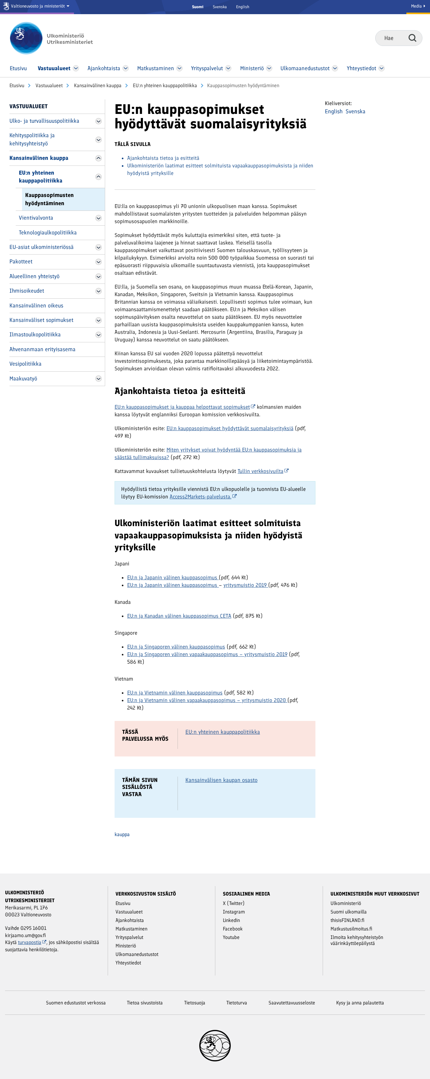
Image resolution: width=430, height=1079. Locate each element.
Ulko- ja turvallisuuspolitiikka (44, 120)
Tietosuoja (194, 1003)
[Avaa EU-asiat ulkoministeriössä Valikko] (98, 247)
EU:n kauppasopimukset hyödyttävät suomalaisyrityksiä (230, 428)
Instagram (234, 912)
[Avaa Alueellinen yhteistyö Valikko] (98, 276)
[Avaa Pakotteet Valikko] (98, 262)
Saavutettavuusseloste (292, 1003)
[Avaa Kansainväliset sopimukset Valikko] (98, 320)
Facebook (233, 929)
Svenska (220, 6)
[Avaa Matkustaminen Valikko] (179, 68)
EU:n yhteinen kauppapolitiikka (164, 85)
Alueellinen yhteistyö (34, 276)
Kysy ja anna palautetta (360, 1003)
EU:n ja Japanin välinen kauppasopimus (172, 577)
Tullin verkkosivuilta (260, 471)
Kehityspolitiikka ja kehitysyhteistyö (32, 139)
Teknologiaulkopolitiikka (48, 232)
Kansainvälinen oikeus (36, 305)
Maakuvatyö (23, 378)
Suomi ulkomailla (349, 912)
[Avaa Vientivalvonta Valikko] (98, 218)
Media (417, 6)
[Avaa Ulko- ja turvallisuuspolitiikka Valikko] (98, 121)
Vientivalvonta (36, 217)
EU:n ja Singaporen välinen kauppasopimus (176, 646)
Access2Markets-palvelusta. (200, 496)
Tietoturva (236, 1003)
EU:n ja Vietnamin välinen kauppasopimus (175, 692)
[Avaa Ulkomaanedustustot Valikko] (335, 68)
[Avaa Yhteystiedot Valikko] (381, 68)
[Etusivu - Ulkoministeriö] (60, 38)
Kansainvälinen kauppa (97, 85)
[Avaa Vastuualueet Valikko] (76, 68)
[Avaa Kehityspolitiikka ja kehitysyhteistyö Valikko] (98, 139)
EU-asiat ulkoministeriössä (41, 247)
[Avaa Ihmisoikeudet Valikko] (98, 291)
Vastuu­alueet (48, 85)
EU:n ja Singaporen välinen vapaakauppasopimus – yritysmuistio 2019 (207, 654)
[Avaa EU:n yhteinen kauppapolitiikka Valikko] (98, 177)
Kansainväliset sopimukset (41, 320)
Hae (412, 37)
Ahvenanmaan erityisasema (42, 349)
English (242, 6)
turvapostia (29, 942)
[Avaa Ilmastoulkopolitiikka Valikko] (98, 335)
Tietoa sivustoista (145, 1003)
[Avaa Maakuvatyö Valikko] (98, 378)
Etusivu (16, 85)
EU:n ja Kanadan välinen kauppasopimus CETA (179, 616)
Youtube (231, 937)
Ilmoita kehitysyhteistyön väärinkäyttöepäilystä (357, 940)
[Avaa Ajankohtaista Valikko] (125, 68)
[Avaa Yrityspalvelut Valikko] (228, 68)
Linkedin (231, 920)
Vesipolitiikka (25, 363)
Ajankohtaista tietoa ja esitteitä (163, 158)
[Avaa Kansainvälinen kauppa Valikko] (98, 158)
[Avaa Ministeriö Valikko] (269, 68)
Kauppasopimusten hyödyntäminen (49, 199)
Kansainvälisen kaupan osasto (221, 780)
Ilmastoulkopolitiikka (35, 334)
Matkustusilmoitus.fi (351, 929)
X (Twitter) (234, 903)
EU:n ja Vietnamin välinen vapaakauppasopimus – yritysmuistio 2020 (206, 700)
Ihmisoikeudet (26, 290)
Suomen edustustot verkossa (76, 1003)
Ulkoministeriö (346, 903)
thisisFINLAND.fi (348, 920)
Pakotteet (20, 261)
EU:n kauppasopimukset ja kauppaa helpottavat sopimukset (182, 407)
